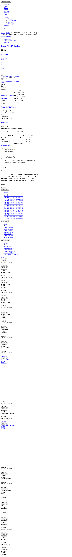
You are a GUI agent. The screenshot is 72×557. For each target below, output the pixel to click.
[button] (36, 360)
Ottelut (6, 8)
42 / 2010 (13, 212)
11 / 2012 (13, 207)
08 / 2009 (13, 216)
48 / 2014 (13, 204)
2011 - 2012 (8, 232)
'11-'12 (2, 408)
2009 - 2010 (8, 229)
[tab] (36, 269)
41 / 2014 (13, 205)
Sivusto (6, 17)
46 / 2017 (13, 197)
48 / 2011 (13, 208)
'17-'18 (3, 267)
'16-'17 (3, 297)
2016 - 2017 (8, 235)
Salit (5, 14)
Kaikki (6, 192)
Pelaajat (6, 12)
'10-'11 (2, 474)
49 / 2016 (13, 199)
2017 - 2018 (8, 237)
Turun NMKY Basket (11, 254)
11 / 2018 (13, 196)
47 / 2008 (13, 218)
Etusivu (3, 33)
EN (5, 28)
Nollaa (2, 257)
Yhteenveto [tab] (7, 39)
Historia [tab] (6, 42)
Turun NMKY (9, 253)
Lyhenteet (10, 22)
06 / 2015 (13, 202)
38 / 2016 (13, 200)
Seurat (6, 9)
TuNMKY (8, 249)
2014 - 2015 (8, 234)
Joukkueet (7, 11)
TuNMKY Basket (10, 251)
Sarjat (5, 6)
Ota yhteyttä (11, 23)
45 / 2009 (13, 215)
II (6, 267)
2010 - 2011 (8, 230)
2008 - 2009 (8, 227)
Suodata (3, 187)
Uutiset (10, 19)
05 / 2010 (13, 213)
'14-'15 (3, 327)
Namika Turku (9, 248)
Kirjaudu (6, 25)
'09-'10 (3, 504)
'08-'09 (3, 534)
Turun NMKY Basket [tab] (10, 40)
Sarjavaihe (8, 36)
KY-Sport (8, 246)
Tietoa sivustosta (12, 20)
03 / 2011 (13, 210)
